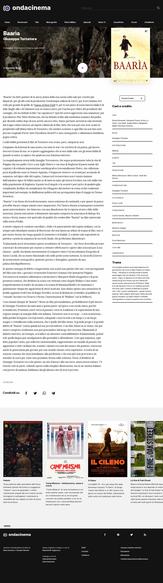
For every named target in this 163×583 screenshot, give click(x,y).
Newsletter (125, 555)
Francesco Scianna (125, 125)
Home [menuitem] (7, 22)
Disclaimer (125, 551)
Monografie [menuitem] (51, 22)
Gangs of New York (44, 105)
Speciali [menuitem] (87, 22)
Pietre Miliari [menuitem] (70, 22)
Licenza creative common (131, 548)
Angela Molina (132, 123)
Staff (83, 548)
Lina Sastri (122, 123)
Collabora (85, 555)
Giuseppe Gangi (13, 68)
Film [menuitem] (37, 22)
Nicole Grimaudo (119, 120)
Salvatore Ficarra (133, 120)
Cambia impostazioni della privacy (134, 559)
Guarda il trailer (127, 98)
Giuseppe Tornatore (120, 138)
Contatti (85, 551)
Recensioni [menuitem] (22, 22)
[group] (22, 463)
